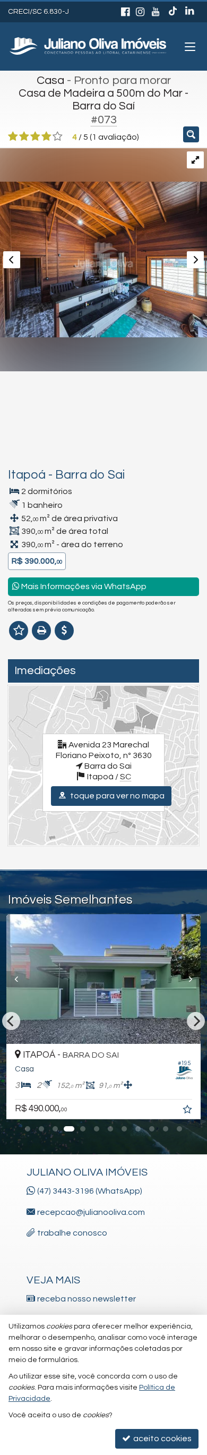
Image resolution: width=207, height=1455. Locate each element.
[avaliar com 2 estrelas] (24, 136)
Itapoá (27, 475)
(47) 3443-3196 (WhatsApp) (89, 1191)
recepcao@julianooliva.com (91, 1212)
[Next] (186, 979)
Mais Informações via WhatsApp (83, 586)
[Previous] (21, 979)
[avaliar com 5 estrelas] (58, 136)
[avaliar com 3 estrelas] (35, 136)
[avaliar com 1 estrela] (13, 136)
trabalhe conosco (72, 1233)
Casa (50, 80)
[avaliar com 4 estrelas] (46, 136)
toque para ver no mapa (116, 796)
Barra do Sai (90, 475)
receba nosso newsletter (86, 1299)
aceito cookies (162, 1438)
